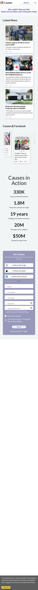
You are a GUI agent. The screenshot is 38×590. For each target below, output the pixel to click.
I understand (6, 587)
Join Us (26, 3)
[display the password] (31, 303)
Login (25, 331)
